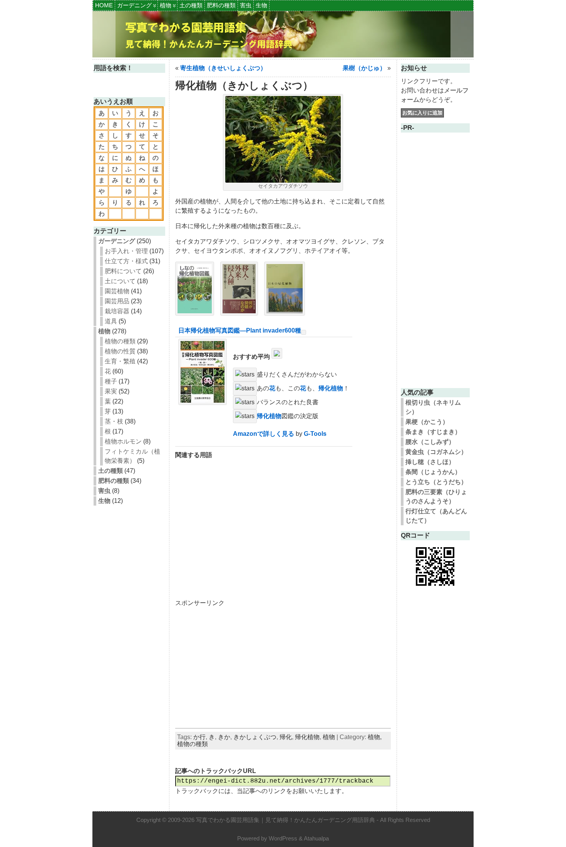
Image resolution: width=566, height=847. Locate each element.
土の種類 (191, 5)
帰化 (286, 737)
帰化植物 (330, 388)
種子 (111, 381)
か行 (199, 737)
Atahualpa (316, 838)
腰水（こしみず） (430, 442)
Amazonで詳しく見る (263, 433)
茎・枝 (114, 421)
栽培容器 (117, 311)
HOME (104, 5)
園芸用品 (117, 301)
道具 (111, 321)
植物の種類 (120, 341)
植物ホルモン (123, 441)
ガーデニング (134, 5)
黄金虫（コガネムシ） (436, 452)
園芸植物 (117, 291)
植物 (165, 5)
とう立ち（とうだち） (436, 482)
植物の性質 (120, 351)
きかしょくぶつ (254, 737)
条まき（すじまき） (433, 432)
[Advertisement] (283, 524)
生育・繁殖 (120, 361)
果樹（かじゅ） (364, 68)
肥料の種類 (221, 5)
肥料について (123, 271)
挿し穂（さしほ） (430, 462)
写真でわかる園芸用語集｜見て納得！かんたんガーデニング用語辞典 (285, 820)
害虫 (245, 5)
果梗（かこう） (427, 421)
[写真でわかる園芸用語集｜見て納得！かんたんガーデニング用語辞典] (283, 34)
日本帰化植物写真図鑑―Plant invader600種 (239, 330)
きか (224, 737)
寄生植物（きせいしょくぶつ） (223, 68)
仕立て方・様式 (126, 261)
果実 (111, 391)
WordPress (283, 838)
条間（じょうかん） (433, 472)
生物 (261, 5)
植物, (375, 737)
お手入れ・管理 (126, 251)
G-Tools (315, 433)
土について (120, 281)
